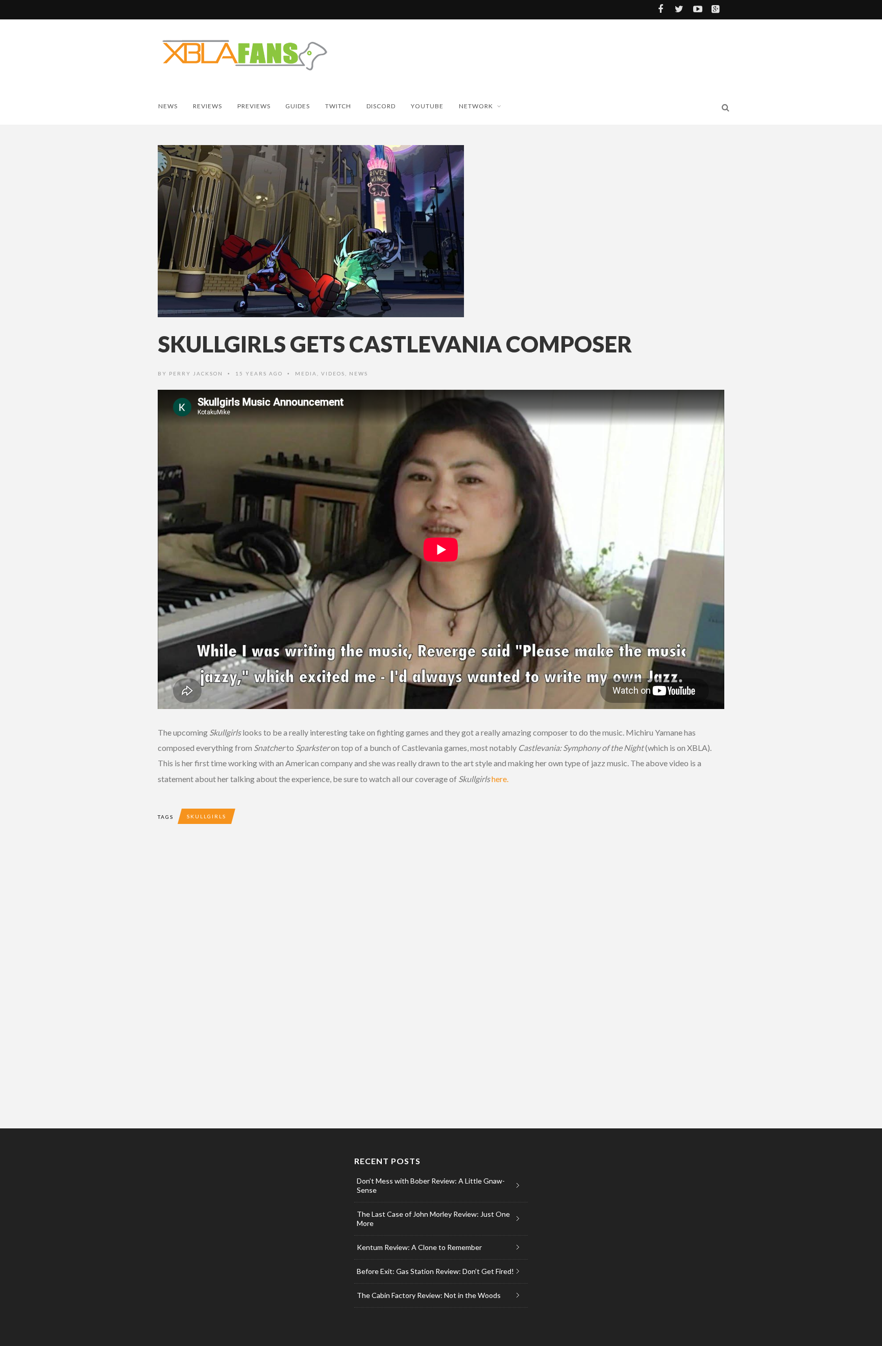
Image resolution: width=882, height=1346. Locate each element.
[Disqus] (362, 985)
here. (500, 779)
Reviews (207, 106)
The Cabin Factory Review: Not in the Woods (429, 1295)
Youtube (427, 106)
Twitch (338, 106)
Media (306, 373)
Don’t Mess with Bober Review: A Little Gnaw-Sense (431, 1185)
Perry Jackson (196, 373)
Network (476, 106)
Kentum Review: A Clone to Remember (419, 1247)
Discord (381, 106)
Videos (333, 373)
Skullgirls (206, 816)
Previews (254, 106)
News (168, 106)
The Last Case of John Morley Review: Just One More (433, 1218)
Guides (297, 106)
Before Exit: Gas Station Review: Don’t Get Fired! (435, 1271)
